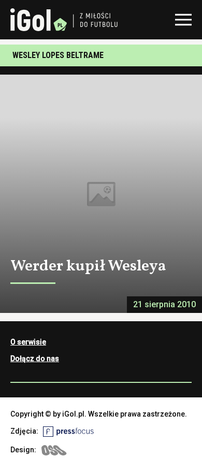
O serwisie (28, 342)
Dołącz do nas (34, 358)
